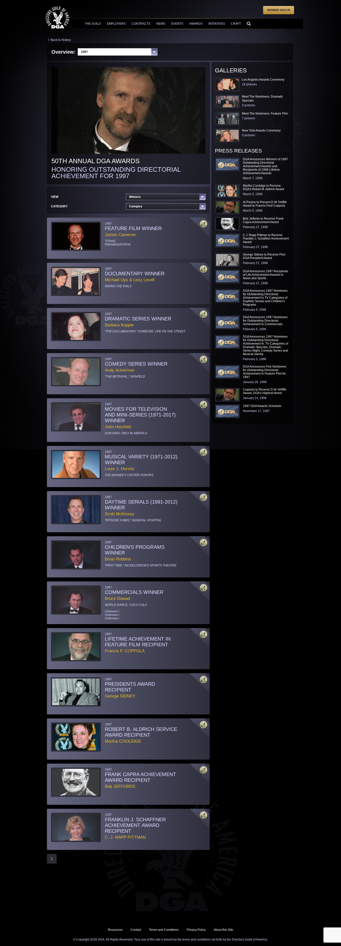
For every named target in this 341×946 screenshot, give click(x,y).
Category (135, 206)
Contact (136, 930)
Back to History (61, 40)
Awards (195, 23)
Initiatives (216, 23)
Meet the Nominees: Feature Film (265, 113)
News (160, 23)
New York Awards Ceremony (261, 130)
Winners (135, 197)
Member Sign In (278, 9)
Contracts (141, 23)
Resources (115, 930)
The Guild (93, 23)
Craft (236, 23)
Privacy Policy (196, 930)
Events (177, 23)
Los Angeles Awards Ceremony (263, 79)
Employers (116, 23)
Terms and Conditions (164, 930)
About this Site (223, 930)
